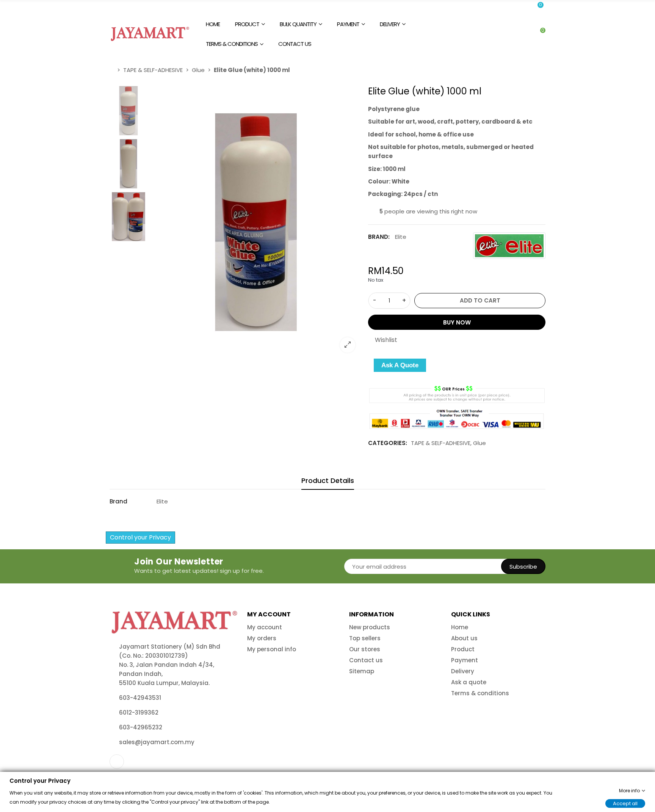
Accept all (625, 803)
